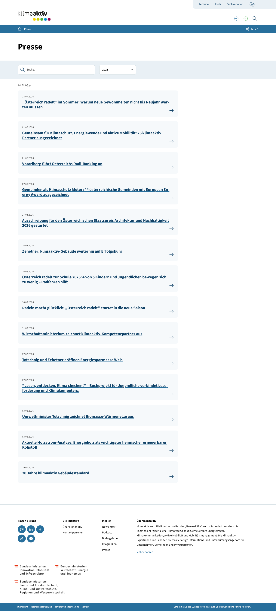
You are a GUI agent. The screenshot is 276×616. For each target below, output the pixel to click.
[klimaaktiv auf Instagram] (22, 529)
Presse (106, 550)
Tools (218, 4)
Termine (204, 4)
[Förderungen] (246, 18)
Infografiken (109, 544)
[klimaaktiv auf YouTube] (31, 538)
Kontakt (85, 607)
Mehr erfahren (144, 552)
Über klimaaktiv (72, 527)
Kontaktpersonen (73, 532)
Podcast (107, 532)
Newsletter (108, 527)
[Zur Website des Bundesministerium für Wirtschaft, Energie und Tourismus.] (71, 570)
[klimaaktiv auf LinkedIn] (31, 529)
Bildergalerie (110, 538)
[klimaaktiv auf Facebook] (40, 529)
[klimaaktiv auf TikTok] (22, 538)
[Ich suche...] (254, 19)
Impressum (22, 607)
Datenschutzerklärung (41, 607)
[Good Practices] (236, 18)
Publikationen (234, 4)
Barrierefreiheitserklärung (66, 607)
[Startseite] (34, 16)
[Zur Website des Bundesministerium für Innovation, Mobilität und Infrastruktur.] (31, 570)
